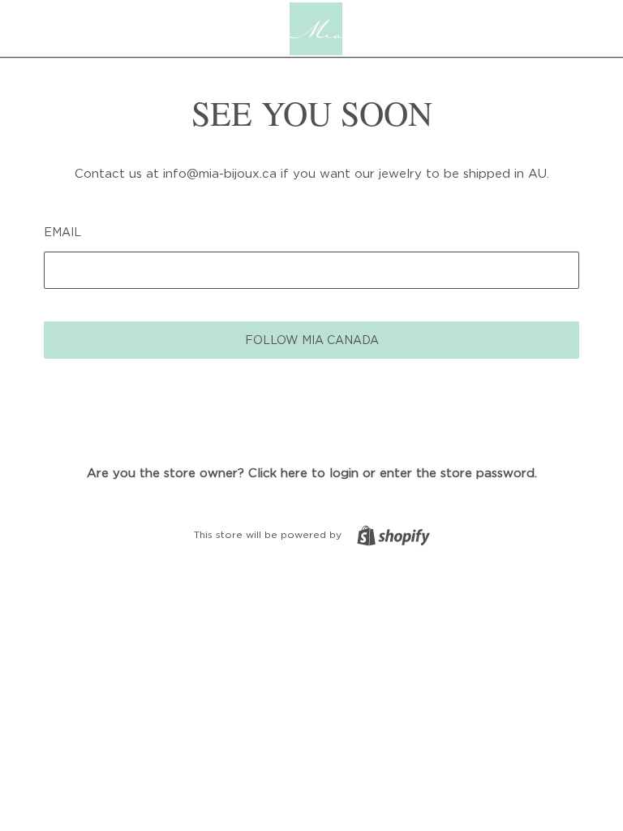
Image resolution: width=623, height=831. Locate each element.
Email (62, 232)
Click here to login (303, 472)
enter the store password (457, 472)
